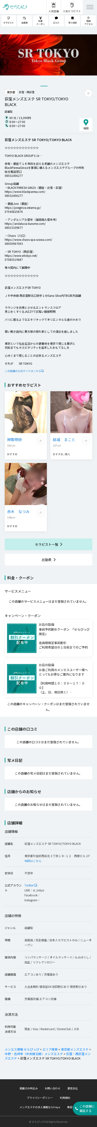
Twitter (29, 885)
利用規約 (65, 1097)
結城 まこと (64, 439)
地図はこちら (32, 861)
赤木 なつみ (18, 511)
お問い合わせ (52, 1088)
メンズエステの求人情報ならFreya (40, 1107)
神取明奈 (14, 439)
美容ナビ (72, 1107)
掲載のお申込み (29, 1088)
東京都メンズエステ (75, 1049)
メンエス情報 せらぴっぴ (22, 1049)
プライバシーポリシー (40, 1097)
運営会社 (72, 1088)
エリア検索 (50, 1049)
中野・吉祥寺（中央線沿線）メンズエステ (34, 1054)
